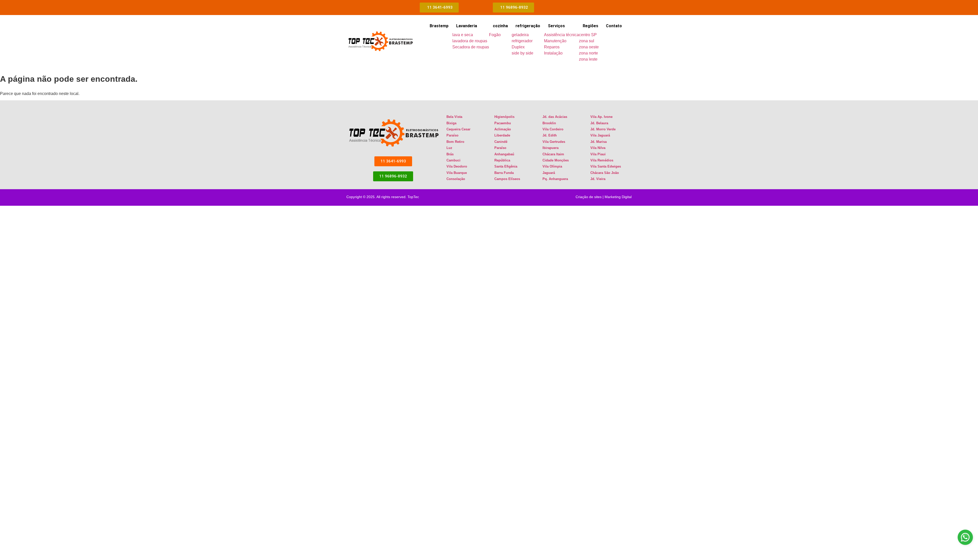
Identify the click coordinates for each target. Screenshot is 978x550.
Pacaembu (502, 123)
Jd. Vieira (597, 179)
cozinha (500, 25)
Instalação (553, 53)
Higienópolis (504, 117)
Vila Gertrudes (553, 142)
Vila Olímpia (552, 166)
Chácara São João (604, 173)
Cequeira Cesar (458, 129)
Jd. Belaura (599, 123)
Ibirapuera (550, 148)
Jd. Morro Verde (603, 129)
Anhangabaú (504, 154)
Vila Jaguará (600, 135)
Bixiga (451, 123)
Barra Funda (504, 173)
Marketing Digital (618, 197)
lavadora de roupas (469, 41)
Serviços (556, 25)
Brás (450, 154)
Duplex (518, 47)
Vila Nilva (597, 148)
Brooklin (549, 123)
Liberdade (502, 135)
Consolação (455, 179)
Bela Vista (454, 117)
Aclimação (502, 129)
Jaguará (548, 173)
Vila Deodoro (456, 166)
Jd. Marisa (598, 142)
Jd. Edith (549, 135)
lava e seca (462, 35)
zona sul (586, 41)
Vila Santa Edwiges (605, 166)
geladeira (520, 35)
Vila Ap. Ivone (601, 117)
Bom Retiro (455, 142)
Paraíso (452, 135)
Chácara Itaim (553, 154)
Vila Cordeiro (552, 129)
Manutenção (555, 41)
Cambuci (453, 160)
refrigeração (527, 25)
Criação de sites (589, 197)
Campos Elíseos (507, 179)
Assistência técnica (561, 35)
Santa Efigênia (505, 166)
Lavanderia (466, 25)
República (502, 160)
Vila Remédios (601, 160)
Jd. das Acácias (554, 117)
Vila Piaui (598, 154)
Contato (614, 25)
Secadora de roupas (470, 47)
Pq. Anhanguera (555, 179)
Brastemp (439, 25)
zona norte (588, 53)
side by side (522, 53)
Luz (449, 148)
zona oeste (589, 47)
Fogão (495, 35)
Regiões (590, 25)
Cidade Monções (555, 160)
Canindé (500, 142)
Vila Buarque (456, 173)
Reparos (552, 47)
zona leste (588, 59)
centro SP (588, 35)
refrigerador (522, 41)
